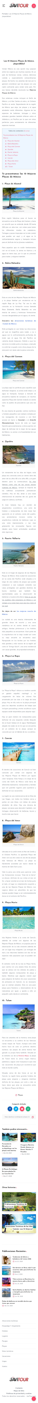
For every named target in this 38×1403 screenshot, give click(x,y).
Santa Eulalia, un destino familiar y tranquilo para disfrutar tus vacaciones (24, 1292)
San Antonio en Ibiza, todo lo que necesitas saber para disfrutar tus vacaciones (24, 1270)
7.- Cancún (9, 158)
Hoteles (5, 1331)
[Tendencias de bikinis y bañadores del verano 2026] (6, 1260)
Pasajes (5, 1341)
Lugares (5, 1336)
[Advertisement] (19, 39)
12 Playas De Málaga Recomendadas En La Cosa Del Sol (9, 1171)
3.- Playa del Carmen (12, 147)
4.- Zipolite (9, 149)
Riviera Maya (23, 1056)
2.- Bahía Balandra (11, 144)
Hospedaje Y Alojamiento (11, 1326)
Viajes (4, 1361)
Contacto (19, 1388)
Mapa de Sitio (19, 1391)
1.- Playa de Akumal (12, 141)
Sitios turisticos (7, 1351)
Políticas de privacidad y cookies (19, 1393)
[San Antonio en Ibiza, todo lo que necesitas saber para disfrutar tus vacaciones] (6, 1270)
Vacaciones (6, 1356)
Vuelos (4, 1366)
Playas (20, 1095)
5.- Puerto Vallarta (11, 152)
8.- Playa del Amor (12, 161)
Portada (5, 14)
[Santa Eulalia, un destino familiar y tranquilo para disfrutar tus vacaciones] (6, 1292)
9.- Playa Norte (10, 164)
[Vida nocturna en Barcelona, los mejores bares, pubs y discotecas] (6, 1282)
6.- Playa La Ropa (11, 155)
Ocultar (26, 131)
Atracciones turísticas (10, 1321)
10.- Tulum (9, 167)
